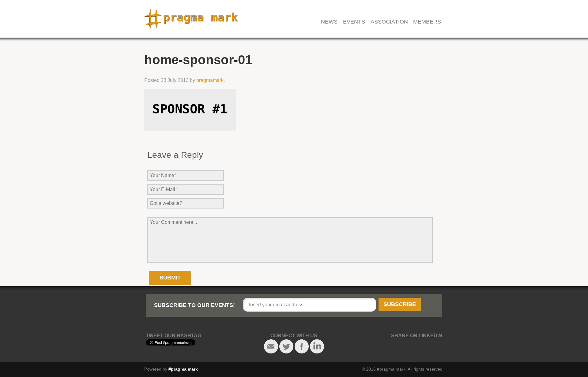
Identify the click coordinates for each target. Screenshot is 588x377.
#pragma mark (183, 369)
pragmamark (210, 80)
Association (389, 22)
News (329, 22)
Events (354, 22)
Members (427, 22)
